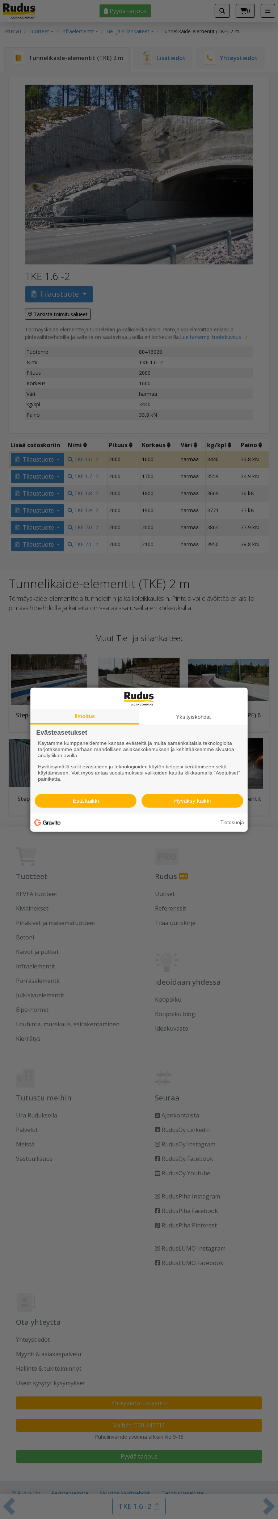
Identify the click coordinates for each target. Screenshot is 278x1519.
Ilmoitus (85, 716)
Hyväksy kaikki (192, 801)
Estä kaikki (86, 801)
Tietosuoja (232, 822)
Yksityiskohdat (193, 716)
